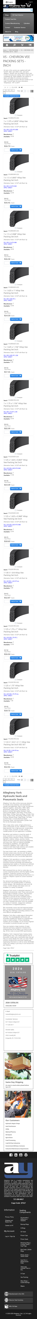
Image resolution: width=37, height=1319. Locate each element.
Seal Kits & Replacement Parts (24, 1261)
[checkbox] (15, 115)
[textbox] (17, 10)
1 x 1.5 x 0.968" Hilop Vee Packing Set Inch (15, 235)
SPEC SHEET (8, 131)
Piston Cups (24, 1235)
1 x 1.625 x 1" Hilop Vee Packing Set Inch (14, 291)
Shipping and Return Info (9, 1221)
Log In (31, 2)
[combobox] (17, 10)
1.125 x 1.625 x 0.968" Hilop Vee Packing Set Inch (16, 517)
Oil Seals (23, 1231)
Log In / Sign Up (10, 1236)
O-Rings (23, 1228)
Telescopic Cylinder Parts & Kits (25, 1268)
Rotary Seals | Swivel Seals (25, 1255)
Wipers (23, 1286)
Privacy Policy (9, 1217)
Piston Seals (24, 1239)
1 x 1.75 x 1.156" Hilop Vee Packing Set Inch (15, 404)
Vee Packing (24, 1277)
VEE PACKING (14, 50)
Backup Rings (25, 1224)
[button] (31, 10)
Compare (19, 115)
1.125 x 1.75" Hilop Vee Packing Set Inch (14, 686)
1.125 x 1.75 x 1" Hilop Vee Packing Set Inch (15, 630)
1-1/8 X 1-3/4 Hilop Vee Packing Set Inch (14, 573)
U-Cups (23, 1273)
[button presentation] (25, 91)
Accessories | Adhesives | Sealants (25, 1219)
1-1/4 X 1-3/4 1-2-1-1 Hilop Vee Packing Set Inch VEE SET (17, 743)
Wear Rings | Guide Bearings (25, 1281)
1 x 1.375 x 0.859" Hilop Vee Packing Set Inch (16, 122)
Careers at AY (9, 1225)
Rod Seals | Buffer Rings (26, 1250)
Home (5, 50)
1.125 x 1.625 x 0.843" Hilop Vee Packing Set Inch (16, 461)
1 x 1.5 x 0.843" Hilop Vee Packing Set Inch (15, 178)
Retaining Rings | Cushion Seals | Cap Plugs (26, 1244)
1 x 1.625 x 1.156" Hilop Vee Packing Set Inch (16, 348)
